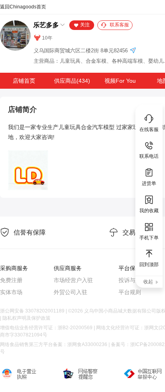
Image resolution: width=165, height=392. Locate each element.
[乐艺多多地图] (133, 51)
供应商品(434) (72, 81)
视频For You (120, 81)
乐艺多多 (46, 25)
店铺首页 (24, 81)
